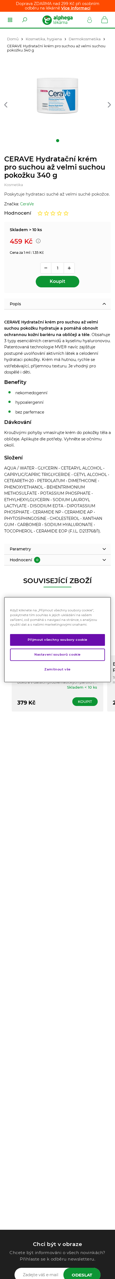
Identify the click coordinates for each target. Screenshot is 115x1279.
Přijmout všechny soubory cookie (57, 640)
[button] (5, 105)
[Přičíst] (69, 268)
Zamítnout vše (57, 669)
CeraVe (27, 203)
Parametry (20, 549)
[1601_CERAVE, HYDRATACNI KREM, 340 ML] (57, 102)
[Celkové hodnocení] (53, 213)
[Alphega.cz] (57, 19)
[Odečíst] (45, 268)
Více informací (75, 8)
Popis (15, 303)
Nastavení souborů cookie (57, 654)
